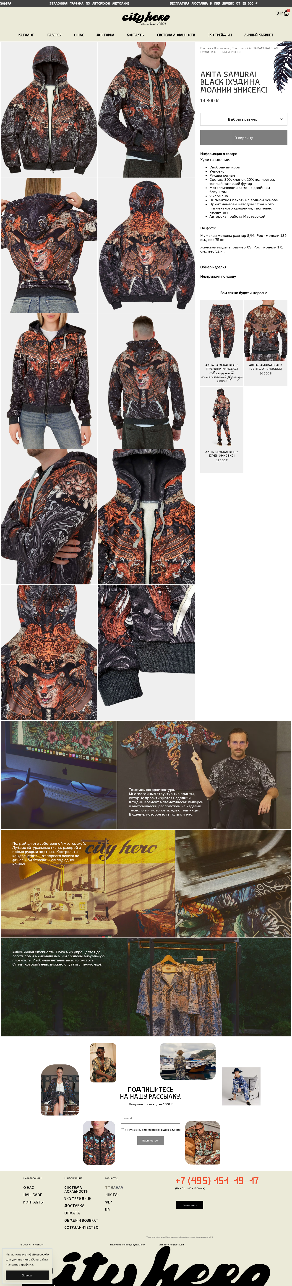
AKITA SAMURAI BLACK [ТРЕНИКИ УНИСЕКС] (221, 366)
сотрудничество (81, 1228)
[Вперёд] (238, 330)
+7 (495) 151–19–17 (217, 1182)
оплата (72, 1213)
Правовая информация (171, 1244)
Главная (205, 48)
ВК (107, 1209)
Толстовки (239, 48)
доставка (74, 1206)
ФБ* (109, 1202)
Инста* (112, 1195)
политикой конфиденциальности (161, 1129)
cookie (44, 1254)
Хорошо (27, 1275)
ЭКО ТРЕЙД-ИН (77, 1199)
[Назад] (205, 330)
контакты (33, 1202)
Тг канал (114, 1188)
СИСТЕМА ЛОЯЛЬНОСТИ (76, 1190)
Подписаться (150, 1140)
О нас (28, 1188)
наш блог (32, 1195)
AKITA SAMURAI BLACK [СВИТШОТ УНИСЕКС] (265, 366)
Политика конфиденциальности (128, 1244)
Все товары (221, 48)
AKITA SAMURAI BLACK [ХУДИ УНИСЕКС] (221, 453)
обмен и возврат (81, 1221)
